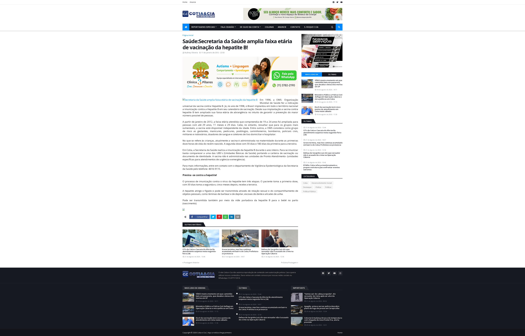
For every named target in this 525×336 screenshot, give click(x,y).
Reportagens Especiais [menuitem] (203, 27)
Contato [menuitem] (295, 27)
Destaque (307, 187)
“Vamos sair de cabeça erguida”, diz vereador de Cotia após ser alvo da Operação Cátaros (320, 296)
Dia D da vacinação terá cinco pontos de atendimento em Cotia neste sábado (327, 109)
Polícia (318, 187)
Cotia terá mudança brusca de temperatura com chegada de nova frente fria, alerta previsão (323, 320)
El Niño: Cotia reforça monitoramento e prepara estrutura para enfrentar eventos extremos (321, 167)
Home (185, 2)
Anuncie (193, 2)
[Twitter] (213, 217)
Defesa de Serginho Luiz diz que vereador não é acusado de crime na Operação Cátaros (277, 251)
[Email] (237, 217)
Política (328, 187)
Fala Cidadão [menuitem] (227, 27)
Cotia (305, 183)
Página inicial (188, 35)
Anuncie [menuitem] (282, 27)
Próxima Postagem (289, 262)
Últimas (332, 74)
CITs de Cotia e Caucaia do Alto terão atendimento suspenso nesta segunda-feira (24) (199, 251)
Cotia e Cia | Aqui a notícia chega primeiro (214, 332)
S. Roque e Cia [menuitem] (311, 27)
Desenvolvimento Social (322, 183)
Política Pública (309, 191)
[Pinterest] (219, 217)
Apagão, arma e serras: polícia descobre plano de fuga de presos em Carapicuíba (321, 307)
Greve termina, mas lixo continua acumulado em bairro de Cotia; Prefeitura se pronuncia (240, 251)
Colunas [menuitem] (269, 27)
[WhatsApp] (225, 217)
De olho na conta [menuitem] (249, 27)
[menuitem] (186, 27)
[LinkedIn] (231, 217)
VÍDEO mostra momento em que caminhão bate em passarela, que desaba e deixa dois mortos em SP (328, 83)
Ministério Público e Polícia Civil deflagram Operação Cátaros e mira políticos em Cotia (328, 97)
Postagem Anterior (191, 262)
